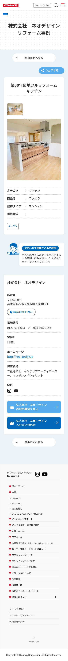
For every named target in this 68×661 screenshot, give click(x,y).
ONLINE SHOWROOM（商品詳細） (28, 513)
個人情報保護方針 (17, 621)
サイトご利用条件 (17, 609)
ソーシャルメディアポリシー (21, 615)
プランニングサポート (22, 518)
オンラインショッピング (23, 561)
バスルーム (17, 503)
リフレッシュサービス (22, 555)
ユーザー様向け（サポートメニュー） (29, 548)
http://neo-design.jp (20, 357)
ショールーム (18, 530)
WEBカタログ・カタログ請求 (25, 524)
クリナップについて (21, 573)
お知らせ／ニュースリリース (25, 591)
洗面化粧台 (17, 508)
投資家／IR (17, 585)
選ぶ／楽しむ (18, 486)
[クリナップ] (10, 5)
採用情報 (16, 579)
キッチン (16, 498)
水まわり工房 (32, 543)
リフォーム (17, 536)
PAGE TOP (34, 641)
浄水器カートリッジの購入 (24, 567)
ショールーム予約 (42, 5)
